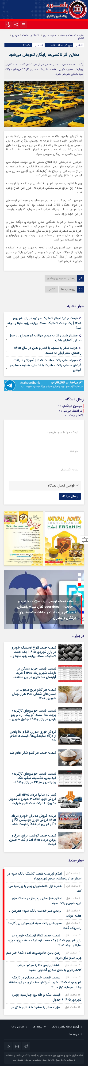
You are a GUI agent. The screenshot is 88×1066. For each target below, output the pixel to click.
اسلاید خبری (50, 35)
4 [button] (79, 589)
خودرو (15, 35)
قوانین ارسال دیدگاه (61, 485)
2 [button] (79, 579)
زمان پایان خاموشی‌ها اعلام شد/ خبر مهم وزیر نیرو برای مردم (43, 955)
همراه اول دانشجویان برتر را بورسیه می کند (44, 888)
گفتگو (81, 38)
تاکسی (51, 289)
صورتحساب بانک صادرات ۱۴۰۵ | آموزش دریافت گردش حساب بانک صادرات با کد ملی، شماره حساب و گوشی (45, 365)
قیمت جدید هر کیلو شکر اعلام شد (33, 752)
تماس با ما (17, 1026)
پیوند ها (37, 1026)
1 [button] (79, 574)
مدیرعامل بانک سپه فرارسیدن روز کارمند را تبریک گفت (44, 926)
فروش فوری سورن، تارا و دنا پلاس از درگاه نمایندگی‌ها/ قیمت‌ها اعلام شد (33, 736)
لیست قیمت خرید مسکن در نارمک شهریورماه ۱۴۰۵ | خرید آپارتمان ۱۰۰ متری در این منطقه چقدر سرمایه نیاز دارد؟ (35, 675)
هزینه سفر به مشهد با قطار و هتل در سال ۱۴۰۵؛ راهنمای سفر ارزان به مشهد (47, 350)
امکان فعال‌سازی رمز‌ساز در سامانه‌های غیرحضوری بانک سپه (46, 901)
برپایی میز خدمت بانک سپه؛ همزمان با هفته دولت (45, 913)
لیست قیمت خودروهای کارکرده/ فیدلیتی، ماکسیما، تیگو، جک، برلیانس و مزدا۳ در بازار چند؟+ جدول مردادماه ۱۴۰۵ (34, 780)
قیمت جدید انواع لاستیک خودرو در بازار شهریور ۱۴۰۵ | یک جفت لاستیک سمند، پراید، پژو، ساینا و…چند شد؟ (44, 323)
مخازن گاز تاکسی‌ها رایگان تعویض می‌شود (44, 54)
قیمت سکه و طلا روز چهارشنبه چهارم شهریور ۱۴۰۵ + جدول (46, 997)
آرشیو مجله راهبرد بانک (65, 1026)
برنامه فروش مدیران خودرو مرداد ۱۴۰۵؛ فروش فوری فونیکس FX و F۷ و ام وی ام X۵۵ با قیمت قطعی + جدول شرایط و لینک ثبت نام (33, 822)
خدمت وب (18, 1060)
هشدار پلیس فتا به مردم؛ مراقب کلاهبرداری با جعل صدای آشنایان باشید (45, 338)
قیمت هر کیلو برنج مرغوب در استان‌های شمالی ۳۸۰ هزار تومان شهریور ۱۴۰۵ (34, 694)
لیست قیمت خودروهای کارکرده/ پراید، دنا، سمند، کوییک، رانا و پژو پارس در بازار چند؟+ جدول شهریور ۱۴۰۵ (33, 717)
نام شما (74, 450)
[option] (44, 599)
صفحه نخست (75, 35)
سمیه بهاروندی (56, 278)
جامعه (63, 35)
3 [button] (79, 584)
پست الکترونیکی (69, 469)
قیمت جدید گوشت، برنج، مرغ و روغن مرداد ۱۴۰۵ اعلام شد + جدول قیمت (32, 840)
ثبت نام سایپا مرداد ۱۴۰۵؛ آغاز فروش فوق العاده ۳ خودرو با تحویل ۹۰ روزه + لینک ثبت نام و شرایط (32, 799)
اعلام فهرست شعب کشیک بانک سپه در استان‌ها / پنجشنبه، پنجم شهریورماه (44, 876)
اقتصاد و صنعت (31, 35)
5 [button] (79, 594)
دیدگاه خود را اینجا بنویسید (62, 432)
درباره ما (74, 1034)
